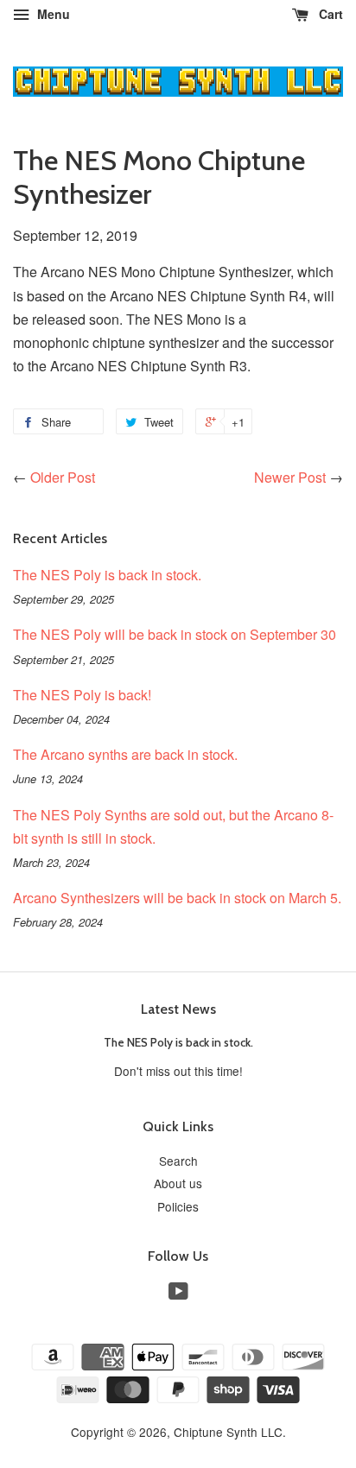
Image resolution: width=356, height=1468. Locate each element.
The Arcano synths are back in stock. (125, 754)
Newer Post (290, 477)
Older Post (62, 477)
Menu (52, 13)
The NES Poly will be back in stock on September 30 (174, 634)
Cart (329, 13)
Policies (178, 1206)
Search (178, 1160)
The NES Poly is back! (82, 695)
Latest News (178, 1009)
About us (178, 1183)
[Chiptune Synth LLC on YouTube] (178, 1293)
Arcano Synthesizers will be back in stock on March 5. (177, 898)
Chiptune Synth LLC (228, 1431)
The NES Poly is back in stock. (107, 575)
